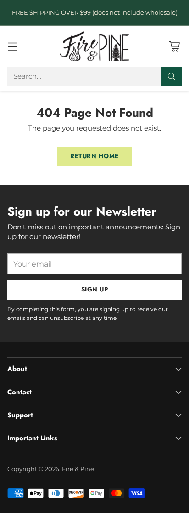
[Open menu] (12, 46)
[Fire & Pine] (94, 46)
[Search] (171, 76)
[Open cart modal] (174, 46)
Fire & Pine (78, 469)
